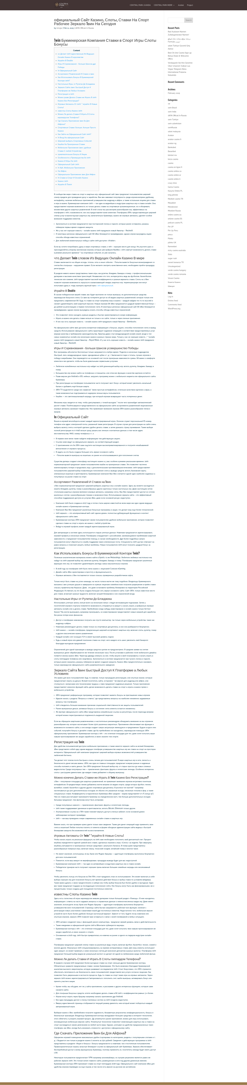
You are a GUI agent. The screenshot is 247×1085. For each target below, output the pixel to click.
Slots (170, 254)
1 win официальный (104, 286)
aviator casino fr (174, 139)
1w (169, 104)
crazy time (172, 183)
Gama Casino (173, 187)
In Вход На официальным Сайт (71, 138)
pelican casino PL (175, 223)
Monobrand (173, 207)
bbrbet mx (172, 155)
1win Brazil (172, 108)
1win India (172, 112)
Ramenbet (172, 246)
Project (190, 5)
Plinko (170, 239)
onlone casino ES (175, 219)
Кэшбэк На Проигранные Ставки (71, 144)
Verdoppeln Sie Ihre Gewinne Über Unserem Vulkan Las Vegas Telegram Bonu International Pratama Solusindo (180, 69)
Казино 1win (63, 181)
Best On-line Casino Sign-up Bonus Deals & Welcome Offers (180, 56)
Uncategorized (174, 266)
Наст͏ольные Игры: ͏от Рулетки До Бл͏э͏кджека (76, 84)
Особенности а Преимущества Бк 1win (74, 158)
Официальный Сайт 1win (68, 164)
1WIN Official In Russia (84, 28)
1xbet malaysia (174, 131)
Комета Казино (174, 282)
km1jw (59, 28)
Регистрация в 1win (66, 94)
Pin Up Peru (173, 231)
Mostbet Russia (174, 211)
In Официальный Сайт (67, 71)
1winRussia (172, 127)
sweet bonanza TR (176, 262)
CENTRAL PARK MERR (163, 5)
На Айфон (62, 171)
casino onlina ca (174, 171)
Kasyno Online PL (175, 191)
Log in (170, 297)
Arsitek (181, 5)
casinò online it (174, 179)
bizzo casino (173, 159)
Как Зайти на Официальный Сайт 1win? (74, 134)
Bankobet (172, 147)
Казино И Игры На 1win (67, 161)
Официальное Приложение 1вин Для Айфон (76, 174)
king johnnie (173, 195)
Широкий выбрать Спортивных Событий (75, 141)
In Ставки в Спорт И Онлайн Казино (73, 178)
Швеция (171, 286)
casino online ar (174, 175)
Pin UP (171, 227)
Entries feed (173, 301)
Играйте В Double (65, 61)
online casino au (174, 215)
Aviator (171, 135)
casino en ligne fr (175, 167)
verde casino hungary (177, 270)
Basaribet (172, 151)
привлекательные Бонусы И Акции (72, 154)
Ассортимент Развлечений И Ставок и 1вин (76, 74)
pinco (170, 235)
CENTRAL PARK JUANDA (140, 5)
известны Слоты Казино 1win (70, 111)
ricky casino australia (177, 250)
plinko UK (172, 242)
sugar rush (172, 258)
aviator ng (172, 143)
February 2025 (174, 93)
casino (170, 163)
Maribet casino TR (175, 199)
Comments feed (175, 305)
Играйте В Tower (65, 184)
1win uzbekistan (174, 123)
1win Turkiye (173, 119)
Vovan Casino (173, 278)
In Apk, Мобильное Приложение (71, 168)
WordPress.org (174, 309)
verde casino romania (177, 274)
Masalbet (172, 203)
